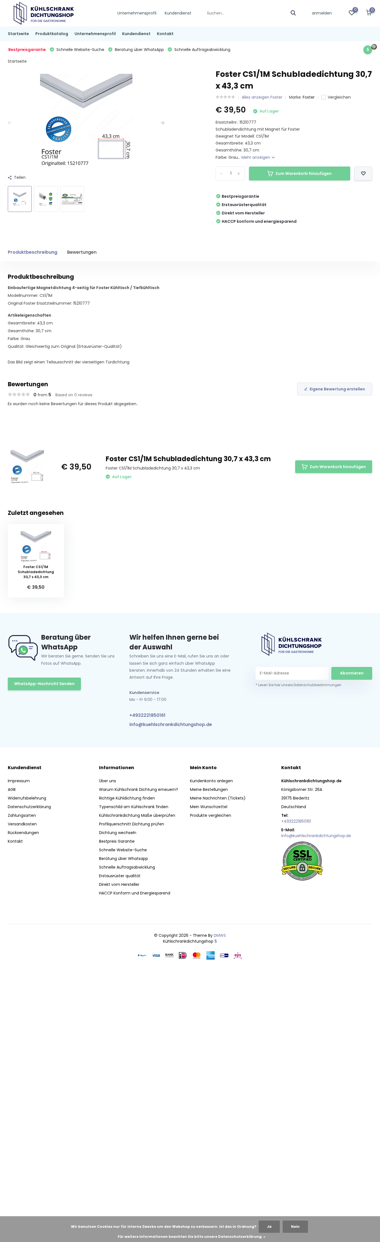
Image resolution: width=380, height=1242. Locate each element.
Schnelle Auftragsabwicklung (127, 867)
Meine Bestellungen (209, 789)
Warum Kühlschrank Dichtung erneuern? (138, 789)
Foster (309, 97)
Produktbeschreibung (32, 252)
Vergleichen (339, 97)
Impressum (19, 781)
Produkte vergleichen (210, 815)
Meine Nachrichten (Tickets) (218, 798)
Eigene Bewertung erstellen (337, 389)
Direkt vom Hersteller (119, 884)
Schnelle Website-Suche (123, 850)
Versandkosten (22, 824)
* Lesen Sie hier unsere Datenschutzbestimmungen (298, 685)
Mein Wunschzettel (208, 807)
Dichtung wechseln (117, 832)
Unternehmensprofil (136, 13)
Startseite (18, 33)
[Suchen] (293, 13)
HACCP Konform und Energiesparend (134, 893)
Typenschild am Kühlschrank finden (133, 807)
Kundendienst (178, 13)
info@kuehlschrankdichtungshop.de (170, 724)
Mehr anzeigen (256, 157)
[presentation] (10, 123)
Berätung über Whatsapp (123, 858)
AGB (12, 789)
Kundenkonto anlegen (211, 781)
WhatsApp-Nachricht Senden (44, 683)
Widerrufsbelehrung (27, 798)
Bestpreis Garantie (117, 841)
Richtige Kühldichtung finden (127, 798)
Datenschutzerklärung (29, 807)
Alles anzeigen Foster (262, 97)
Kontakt (165, 33)
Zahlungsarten (22, 815)
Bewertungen (82, 252)
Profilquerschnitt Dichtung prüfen (131, 824)
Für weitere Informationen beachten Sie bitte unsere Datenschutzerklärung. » (191, 1236)
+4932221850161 (147, 715)
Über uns (107, 781)
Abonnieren (352, 673)
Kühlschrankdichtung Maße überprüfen (137, 815)
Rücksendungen (23, 832)
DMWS (220, 935)
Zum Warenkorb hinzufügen (303, 173)
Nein (295, 1226)
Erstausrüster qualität (119, 876)
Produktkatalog (51, 33)
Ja (269, 1226)
